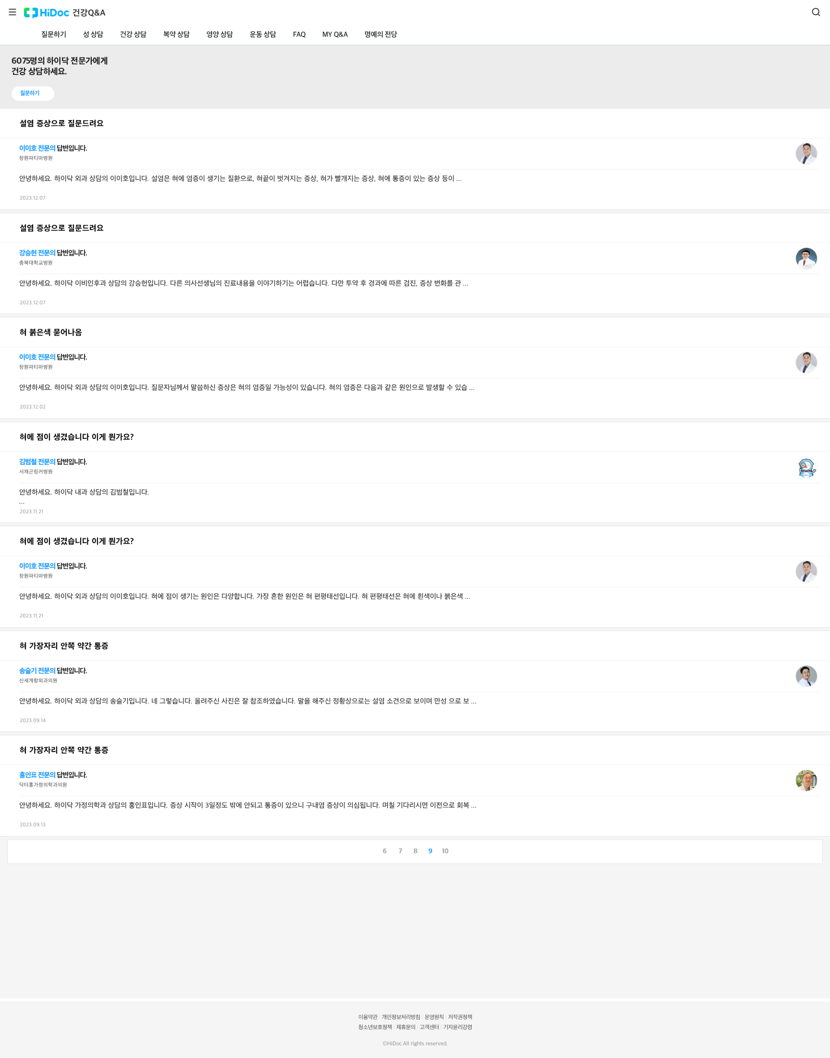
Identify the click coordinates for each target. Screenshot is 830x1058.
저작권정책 (460, 1017)
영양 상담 (220, 34)
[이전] (15, 850)
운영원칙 (434, 1017)
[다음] (815, 850)
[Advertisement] (288, 931)
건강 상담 (133, 34)
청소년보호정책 (375, 1027)
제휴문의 (405, 1027)
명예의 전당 (381, 34)
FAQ (299, 34)
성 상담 (93, 34)
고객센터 (429, 1027)
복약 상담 (176, 34)
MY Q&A (335, 34)
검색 (816, 12)
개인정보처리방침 (401, 1017)
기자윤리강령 (457, 1027)
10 (445, 851)
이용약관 (368, 1017)
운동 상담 (263, 34)
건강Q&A (89, 13)
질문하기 (53, 34)
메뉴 (12, 12)
